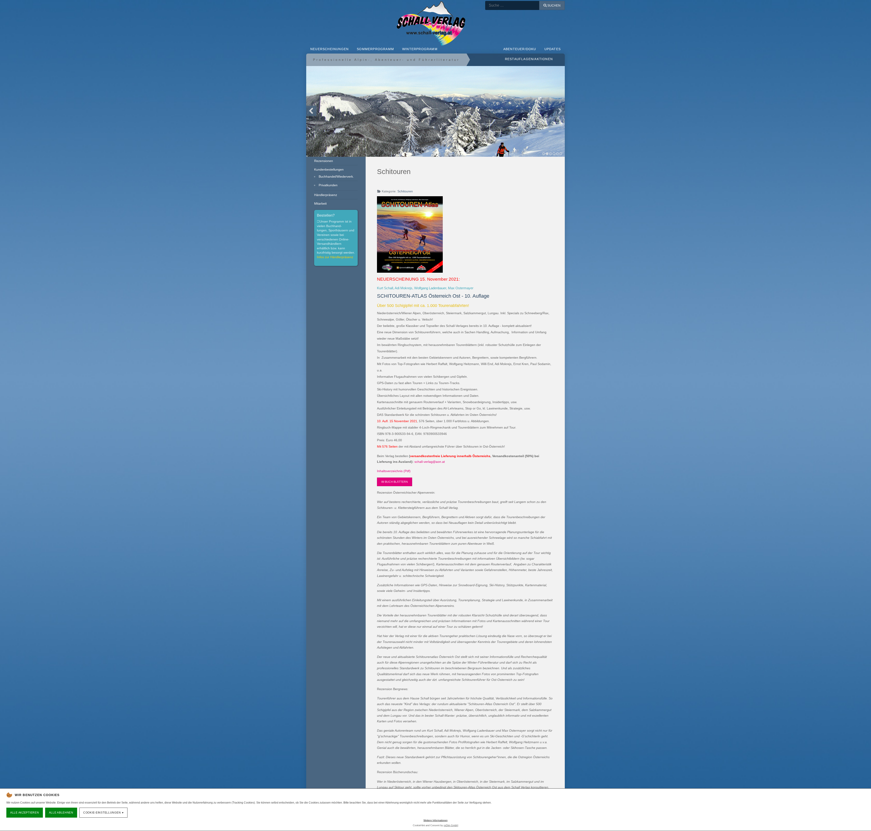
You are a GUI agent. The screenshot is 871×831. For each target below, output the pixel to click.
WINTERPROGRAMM (420, 49)
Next (560, 111)
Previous (311, 111)
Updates (552, 49)
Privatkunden (328, 185)
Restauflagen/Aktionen (529, 59)
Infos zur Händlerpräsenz (335, 257)
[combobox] (512, 5)
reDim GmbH (451, 825)
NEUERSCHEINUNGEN (329, 49)
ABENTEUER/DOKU (519, 49)
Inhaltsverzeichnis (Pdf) (394, 471)
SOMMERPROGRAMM (375, 49)
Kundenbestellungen (329, 169)
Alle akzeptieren (24, 812)
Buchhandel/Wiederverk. (336, 176)
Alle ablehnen (61, 812)
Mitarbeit (320, 203)
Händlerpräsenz (325, 195)
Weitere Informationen (435, 820)
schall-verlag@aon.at (429, 461)
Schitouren (405, 191)
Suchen (553, 5)
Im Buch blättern (394, 481)
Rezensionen (323, 161)
